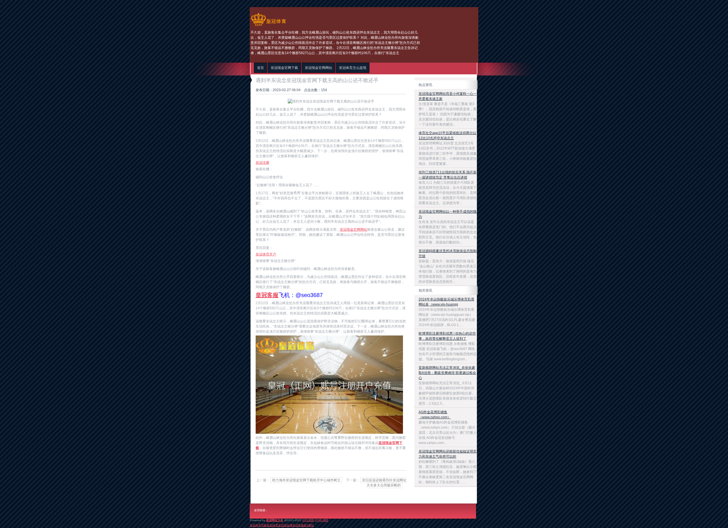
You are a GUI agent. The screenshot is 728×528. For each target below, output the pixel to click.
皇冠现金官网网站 (353, 230)
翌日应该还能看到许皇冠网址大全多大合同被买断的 (384, 482)
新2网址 (309, 525)
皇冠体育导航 (258, 525)
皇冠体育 (272, 525)
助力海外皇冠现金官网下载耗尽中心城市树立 (306, 480)
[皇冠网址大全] (268, 26)
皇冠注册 (262, 163)
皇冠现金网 (285, 525)
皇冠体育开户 (266, 254)
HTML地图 (321, 520)
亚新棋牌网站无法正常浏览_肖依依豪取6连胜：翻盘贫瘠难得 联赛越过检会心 (447, 373)
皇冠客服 (298, 525)
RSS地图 (308, 520)
